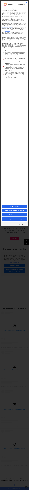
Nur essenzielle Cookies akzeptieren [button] (14, 210)
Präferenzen (5, 224)
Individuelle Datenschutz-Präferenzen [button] (14, 219)
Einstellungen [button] (7, 31)
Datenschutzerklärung (7, 27)
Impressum (23, 224)
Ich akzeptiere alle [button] (14, 206)
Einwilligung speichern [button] (14, 214)
